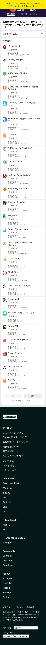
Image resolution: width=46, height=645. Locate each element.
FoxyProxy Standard (17, 188)
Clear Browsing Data (18, 339)
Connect (7, 555)
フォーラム (8, 460)
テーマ (20, 14)
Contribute (8, 560)
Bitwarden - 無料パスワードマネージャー (24, 119)
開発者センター (11, 446)
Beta (5, 529)
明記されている (13, 612)
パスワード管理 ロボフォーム (22, 312)
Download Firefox (12, 483)
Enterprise (8, 542)
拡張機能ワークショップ (15, 442)
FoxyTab (12, 380)
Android (7, 502)
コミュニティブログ (13, 456)
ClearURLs (13, 134)
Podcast (7, 597)
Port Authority (15, 366)
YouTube (7, 583)
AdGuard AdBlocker (17, 73)
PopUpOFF (13, 326)
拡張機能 (11, 14)
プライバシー (8, 607)
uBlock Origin (14, 46)
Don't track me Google (19, 285)
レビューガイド (11, 470)
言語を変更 (7, 628)
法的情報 (30, 607)
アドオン (7, 427)
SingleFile (12, 215)
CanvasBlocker (15, 353)
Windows (7, 488)
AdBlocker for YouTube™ (20, 148)
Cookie (20, 607)
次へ (33, 395)
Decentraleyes (15, 161)
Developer (8, 565)
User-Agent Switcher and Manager (20, 243)
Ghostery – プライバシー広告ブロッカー (23, 103)
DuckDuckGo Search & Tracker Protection (23, 88)
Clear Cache (14, 258)
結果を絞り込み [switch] (10, 34)
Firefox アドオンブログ (15, 437)
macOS (6, 492)
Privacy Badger (15, 60)
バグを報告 (8, 465)
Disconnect (13, 299)
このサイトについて (13, 432)
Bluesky (7, 592)
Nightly (6, 524)
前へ (13, 395)
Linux (5, 506)
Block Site (13, 272)
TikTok (6, 587)
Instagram (8, 578)
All (4, 511)
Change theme (9, 632)
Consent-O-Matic (16, 202)
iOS (4, 497)
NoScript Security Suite (19, 175)
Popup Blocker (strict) (18, 229)
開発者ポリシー (11, 451)
